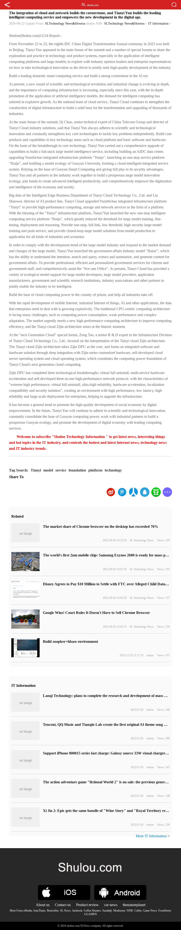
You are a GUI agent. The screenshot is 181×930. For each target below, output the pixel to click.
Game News (150, 910)
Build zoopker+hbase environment (70, 641)
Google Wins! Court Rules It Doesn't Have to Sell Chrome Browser (96, 613)
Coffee (138, 910)
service (60, 470)
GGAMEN (90, 914)
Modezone (119, 910)
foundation (77, 470)
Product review (87, 905)
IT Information (158, 23)
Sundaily (107, 910)
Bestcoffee (53, 910)
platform (95, 470)
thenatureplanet (134, 905)
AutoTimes (39, 910)
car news (110, 905)
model (48, 470)
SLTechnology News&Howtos (65, 23)
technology (113, 470)
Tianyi (36, 470)
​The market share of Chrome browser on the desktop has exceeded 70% (100, 527)
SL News (65, 910)
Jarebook (77, 910)
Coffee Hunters (92, 910)
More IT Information (151, 836)
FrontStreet (164, 910)
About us (42, 905)
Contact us (63, 905)
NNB (130, 910)
